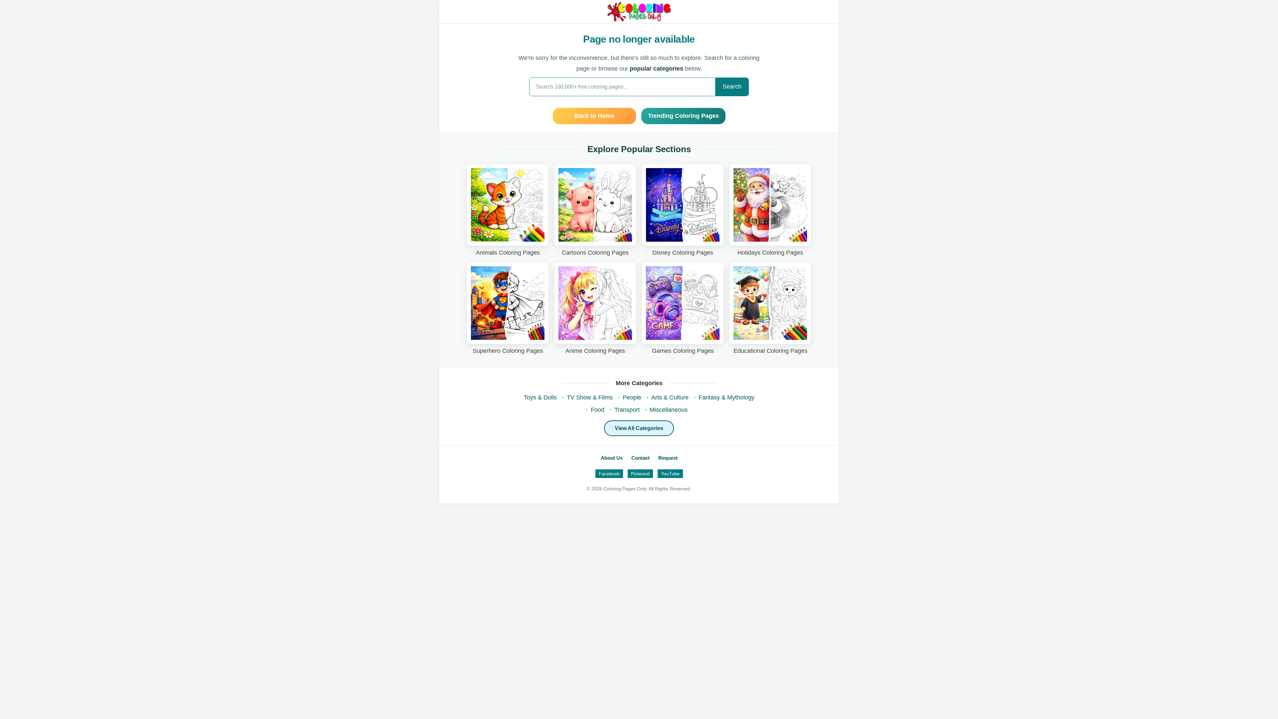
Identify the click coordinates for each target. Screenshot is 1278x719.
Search (732, 86)
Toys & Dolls (540, 397)
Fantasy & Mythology (726, 397)
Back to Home (594, 116)
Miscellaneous (669, 409)
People (632, 397)
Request (668, 458)
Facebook (609, 473)
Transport (627, 409)
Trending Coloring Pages (683, 116)
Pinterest (640, 473)
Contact (640, 458)
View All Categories (639, 428)
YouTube (670, 473)
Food (597, 409)
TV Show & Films (590, 397)
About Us (612, 458)
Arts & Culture (670, 397)
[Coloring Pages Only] (639, 12)
